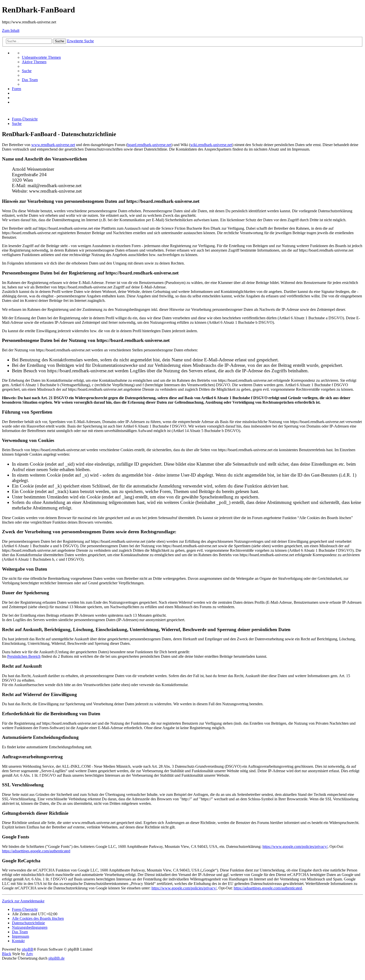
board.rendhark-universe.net (149, 145)
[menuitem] (41, 57)
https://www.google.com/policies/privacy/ (295, 846)
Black (6, 954)
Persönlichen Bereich (23, 656)
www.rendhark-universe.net (53, 145)
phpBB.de (56, 958)
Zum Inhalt (10, 30)
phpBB (27, 949)
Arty (29, 954)
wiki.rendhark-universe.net (211, 145)
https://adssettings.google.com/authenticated (36, 851)
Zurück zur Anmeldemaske (23, 901)
